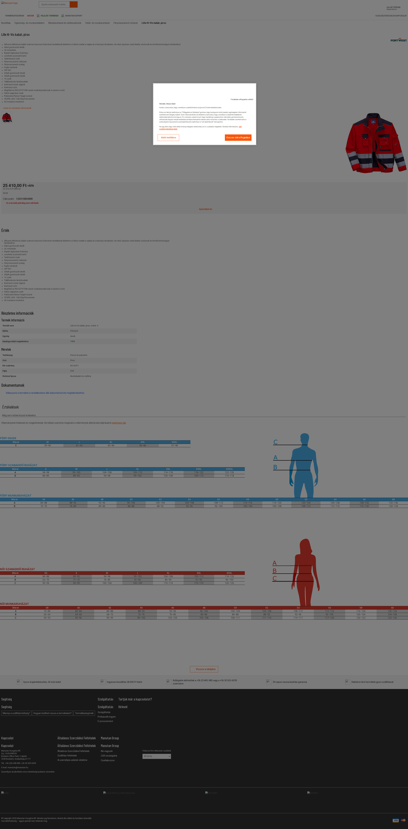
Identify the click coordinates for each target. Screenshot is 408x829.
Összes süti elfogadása (238, 137)
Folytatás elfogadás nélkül (242, 99)
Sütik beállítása (168, 137)
